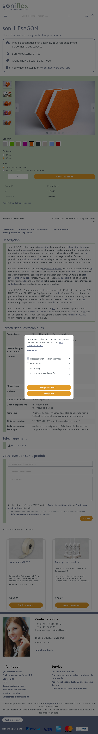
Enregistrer (49, 393)
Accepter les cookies (49, 387)
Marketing (35, 368)
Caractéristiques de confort (43, 373)
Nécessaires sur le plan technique (46, 358)
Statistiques (35, 363)
